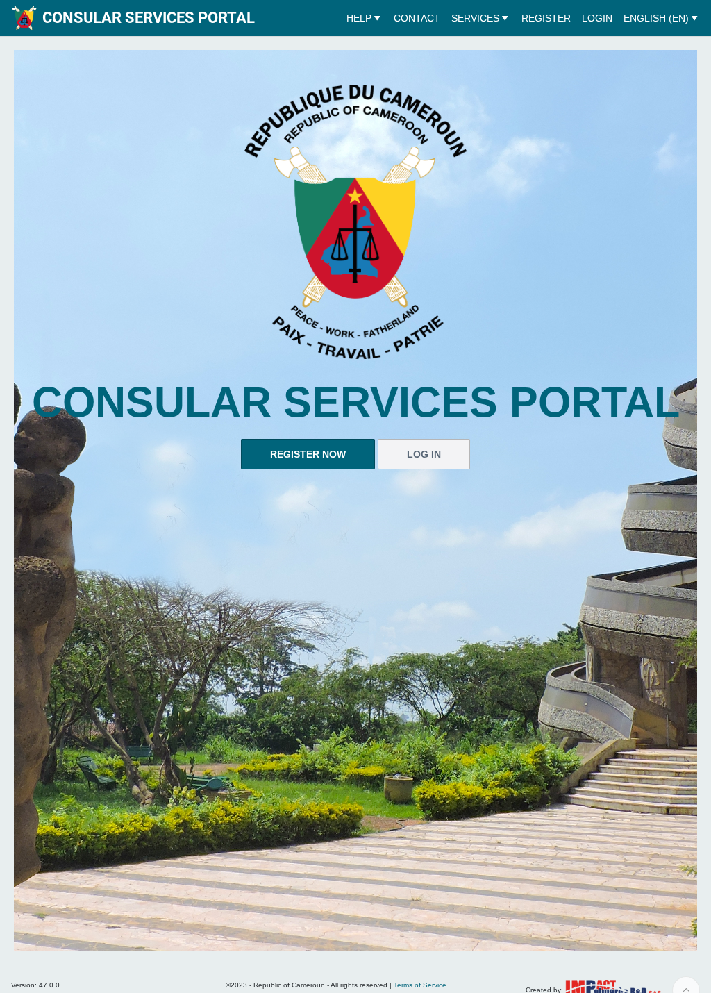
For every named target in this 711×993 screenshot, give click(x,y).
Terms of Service (420, 985)
